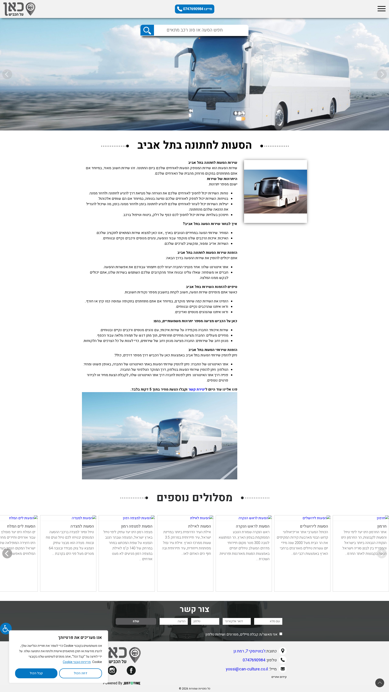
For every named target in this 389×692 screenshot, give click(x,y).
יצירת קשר (196, 389)
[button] (6, 628)
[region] (58, 656)
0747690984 (254, 660)
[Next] (7, 553)
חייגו (197, 9)
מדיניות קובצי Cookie (77, 662)
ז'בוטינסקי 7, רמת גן (249, 651)
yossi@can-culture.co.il (247, 669)
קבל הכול (36, 673)
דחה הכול (80, 673)
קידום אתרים (279, 677)
